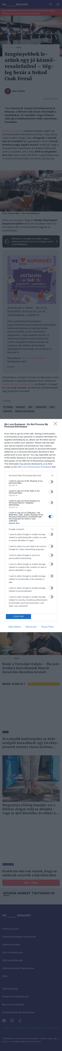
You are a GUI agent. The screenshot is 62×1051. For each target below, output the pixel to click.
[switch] (51, 481)
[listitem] (31, 475)
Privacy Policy (47, 627)
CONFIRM (18, 616)
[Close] (56, 424)
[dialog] (31, 525)
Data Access (31, 627)
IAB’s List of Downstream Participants (34, 467)
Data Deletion (15, 627)
